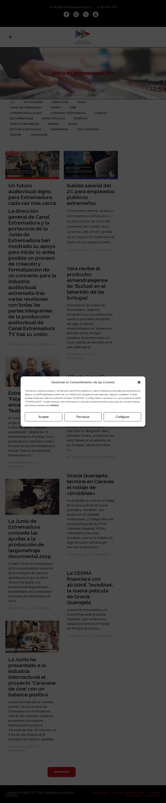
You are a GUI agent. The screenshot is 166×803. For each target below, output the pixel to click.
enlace (55, 405)
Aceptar (43, 416)
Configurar (122, 416)
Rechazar (83, 416)
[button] (139, 382)
